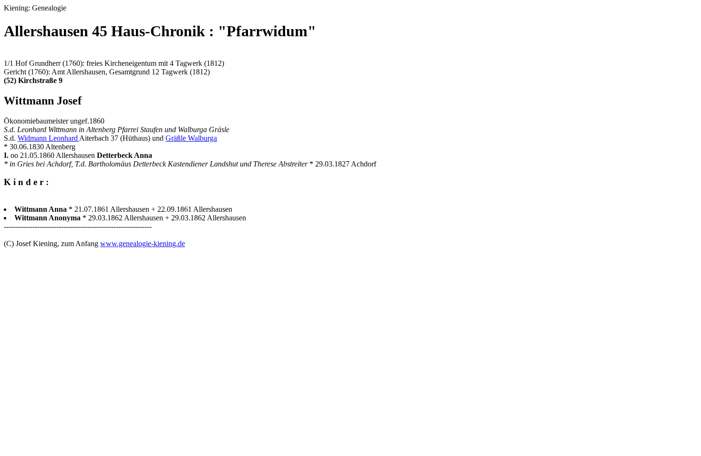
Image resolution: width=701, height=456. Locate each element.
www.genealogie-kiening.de (142, 243)
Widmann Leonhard (48, 138)
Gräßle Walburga (191, 138)
